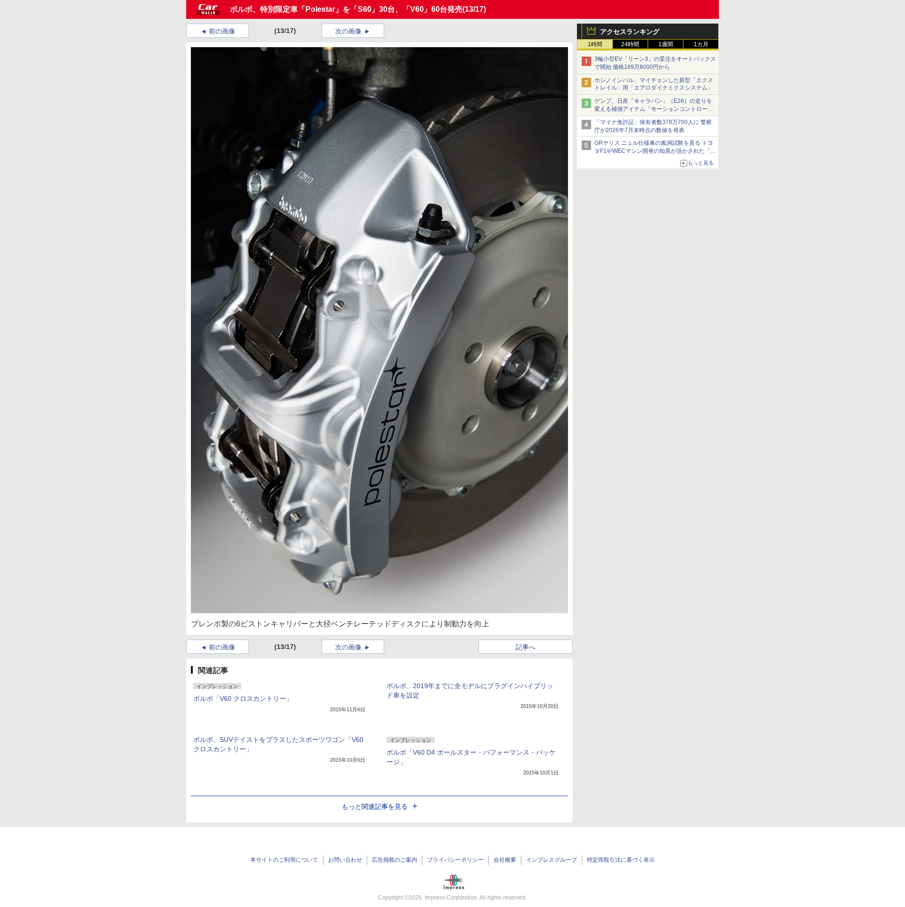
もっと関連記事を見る (375, 806)
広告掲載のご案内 (394, 860)
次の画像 (348, 31)
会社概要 (505, 860)
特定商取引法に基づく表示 (621, 860)
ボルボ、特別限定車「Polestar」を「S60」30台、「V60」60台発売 (346, 9)
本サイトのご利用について (284, 860)
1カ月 (701, 44)
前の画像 (222, 31)
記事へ (525, 647)
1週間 (665, 44)
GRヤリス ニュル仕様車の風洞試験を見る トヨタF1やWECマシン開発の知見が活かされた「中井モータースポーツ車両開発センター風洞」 (655, 151)
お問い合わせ (345, 860)
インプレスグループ (551, 860)
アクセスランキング (629, 31)
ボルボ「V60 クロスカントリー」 (243, 698)
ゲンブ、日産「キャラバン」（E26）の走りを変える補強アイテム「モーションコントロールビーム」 (653, 109)
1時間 (595, 44)
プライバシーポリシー (455, 860)
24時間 (630, 44)
